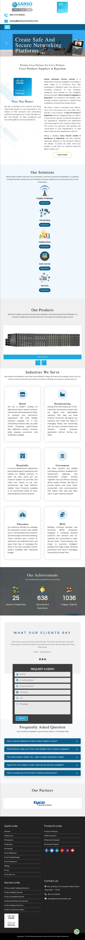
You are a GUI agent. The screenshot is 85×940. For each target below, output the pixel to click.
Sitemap (9, 849)
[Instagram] (67, 850)
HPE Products (50, 836)
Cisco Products (51, 831)
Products (9, 840)
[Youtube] (72, 850)
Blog (7, 866)
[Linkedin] (57, 850)
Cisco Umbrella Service (14, 897)
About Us (9, 836)
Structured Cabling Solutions (17, 888)
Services (9, 844)
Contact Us (10, 874)
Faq (7, 870)
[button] (78, 43)
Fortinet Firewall (51, 844)
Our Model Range (12, 857)
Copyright (20, 936)
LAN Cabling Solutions (14, 905)
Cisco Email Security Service (16, 901)
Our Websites (11, 853)
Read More (62, 155)
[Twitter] (51, 850)
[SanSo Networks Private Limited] (23, 6)
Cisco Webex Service (14, 892)
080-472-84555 (17, 15)
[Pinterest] (62, 850)
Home (7, 831)
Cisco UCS (42, 357)
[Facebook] (46, 850)
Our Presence (11, 861)
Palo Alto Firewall (52, 840)
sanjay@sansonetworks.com (59, 899)
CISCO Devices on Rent (14, 910)
